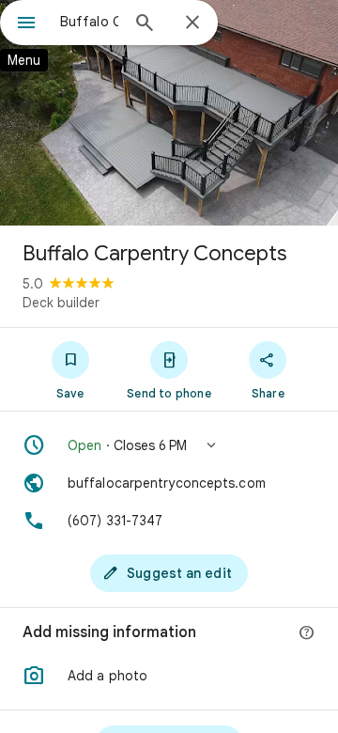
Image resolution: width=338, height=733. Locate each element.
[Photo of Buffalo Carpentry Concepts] (169, 113)
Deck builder (61, 302)
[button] (169, 445)
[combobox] (89, 21)
